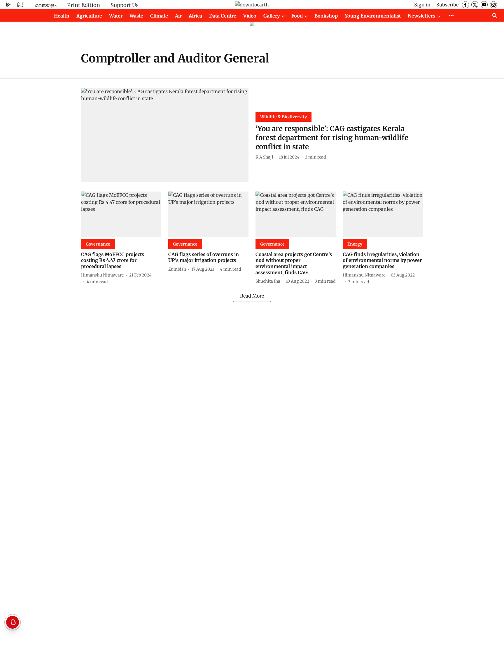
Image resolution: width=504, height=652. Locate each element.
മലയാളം (46, 5)
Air (178, 16)
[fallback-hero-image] (165, 135)
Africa (195, 16)
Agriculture (89, 16)
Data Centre (222, 16)
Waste (136, 16)
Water (116, 16)
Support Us (125, 5)
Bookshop (326, 16)
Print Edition (83, 5)
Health (61, 16)
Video (249, 16)
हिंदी (20, 5)
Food (297, 16)
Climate (159, 16)
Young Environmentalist (373, 16)
